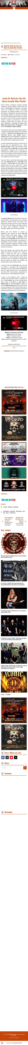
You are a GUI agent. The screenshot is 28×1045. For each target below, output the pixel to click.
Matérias (10, 507)
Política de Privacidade (14, 1037)
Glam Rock (12, 511)
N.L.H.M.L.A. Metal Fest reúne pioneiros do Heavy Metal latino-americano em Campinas (12, 584)
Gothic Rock (18, 511)
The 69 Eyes (12, 512)
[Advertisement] (14, 25)
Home (2, 43)
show (7, 512)
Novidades (15, 507)
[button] (14, 8)
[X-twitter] (15, 757)
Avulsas (5, 507)
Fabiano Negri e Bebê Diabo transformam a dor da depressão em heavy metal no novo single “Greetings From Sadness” (14, 667)
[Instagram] (7, 757)
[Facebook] (3, 757)
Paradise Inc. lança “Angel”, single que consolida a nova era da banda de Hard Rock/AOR (13, 639)
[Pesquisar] (25, 767)
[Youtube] (11, 757)
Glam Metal (6, 511)
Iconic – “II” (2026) (6, 694)
